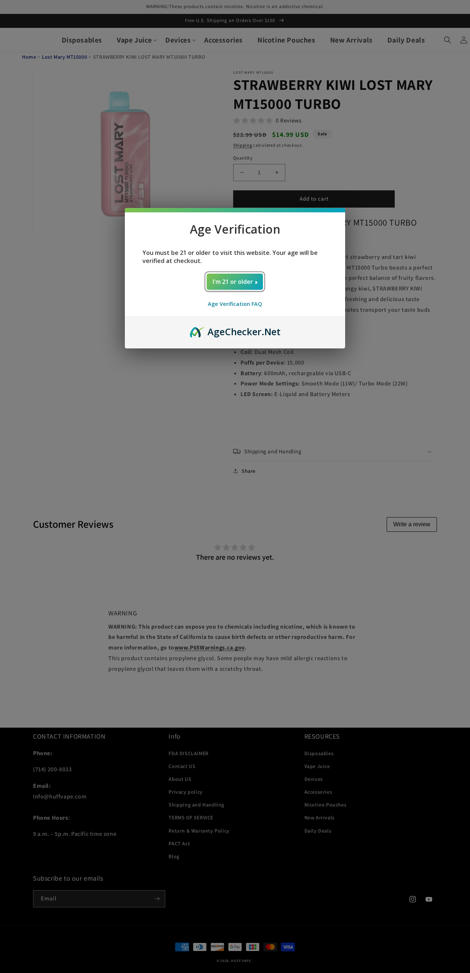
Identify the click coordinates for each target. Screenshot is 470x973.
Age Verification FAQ (235, 303)
